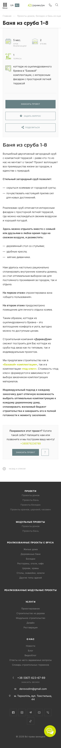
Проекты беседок (31, 504)
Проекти (30, 491)
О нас (31, 639)
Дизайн (31, 622)
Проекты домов (30, 495)
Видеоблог (30, 655)
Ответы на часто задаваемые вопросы (30, 660)
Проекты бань (30, 500)
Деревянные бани (30, 554)
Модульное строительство (30, 618)
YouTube (39, 712)
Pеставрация (30, 627)
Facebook (13, 712)
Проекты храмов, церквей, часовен (30, 509)
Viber (48, 712)
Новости (30, 645)
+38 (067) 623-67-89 (31, 677)
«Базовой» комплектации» (20, 364)
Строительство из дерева (30, 613)
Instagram (22, 712)
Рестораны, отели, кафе (30, 563)
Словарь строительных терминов (30, 664)
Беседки (30, 558)
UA (12, 5)
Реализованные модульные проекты (30, 590)
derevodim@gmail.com (33, 688)
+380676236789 (30, 443)
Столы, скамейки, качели (31, 573)
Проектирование (30, 608)
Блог (30, 650)
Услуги (31, 601)
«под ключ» (29, 368)
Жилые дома (31, 549)
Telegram (30, 712)
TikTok (30, 721)
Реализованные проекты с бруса (30, 542)
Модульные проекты (30, 522)
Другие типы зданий (30, 577)
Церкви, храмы (30, 568)
